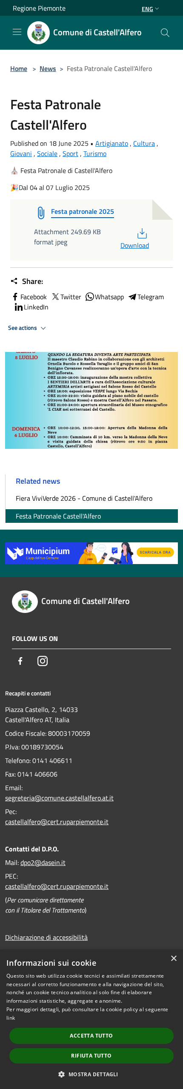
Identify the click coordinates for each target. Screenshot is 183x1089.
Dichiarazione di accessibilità (46, 937)
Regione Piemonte (39, 8)
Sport (70, 153)
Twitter (70, 297)
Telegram (150, 297)
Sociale (47, 153)
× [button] (173, 959)
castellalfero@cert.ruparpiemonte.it (57, 822)
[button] (91, 1074)
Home (18, 68)
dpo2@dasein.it (43, 862)
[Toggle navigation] (17, 32)
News (48, 68)
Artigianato (111, 143)
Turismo (94, 153)
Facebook (33, 297)
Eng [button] (147, 8)
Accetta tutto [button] (91, 1035)
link (10, 1017)
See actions (23, 327)
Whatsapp (109, 297)
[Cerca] (165, 33)
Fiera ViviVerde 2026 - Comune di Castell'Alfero (84, 498)
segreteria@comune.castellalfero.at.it (59, 798)
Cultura (144, 143)
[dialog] (91, 1019)
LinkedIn (36, 307)
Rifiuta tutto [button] (91, 1055)
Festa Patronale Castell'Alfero (58, 516)
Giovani (21, 153)
